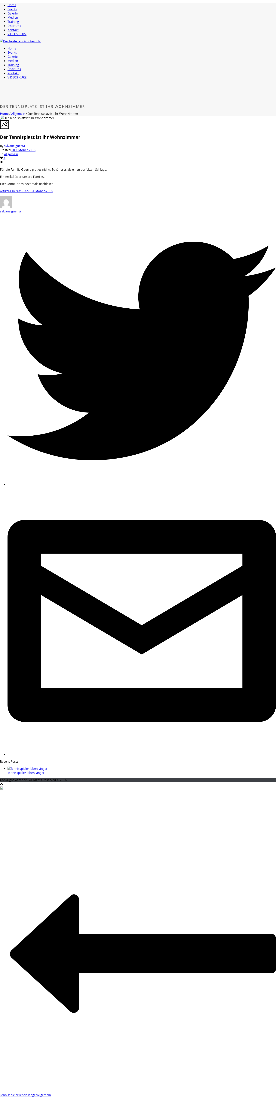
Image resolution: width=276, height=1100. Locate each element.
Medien (13, 17)
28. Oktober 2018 (23, 150)
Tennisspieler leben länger (26, 773)
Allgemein (18, 114)
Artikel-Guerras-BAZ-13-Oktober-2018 (26, 191)
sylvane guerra (14, 146)
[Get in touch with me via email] (142, 754)
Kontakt (13, 30)
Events (12, 9)
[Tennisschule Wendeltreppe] (20, 41)
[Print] (1, 162)
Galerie (13, 13)
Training (13, 22)
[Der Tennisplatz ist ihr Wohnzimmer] (0, 118)
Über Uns (14, 26)
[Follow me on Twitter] (142, 484)
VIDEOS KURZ (17, 34)
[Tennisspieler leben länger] (28, 769)
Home (12, 5)
